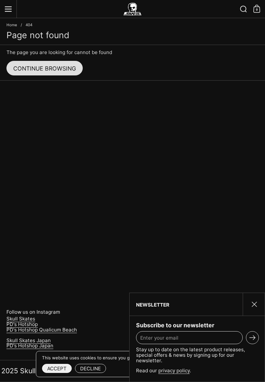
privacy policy (174, 370)
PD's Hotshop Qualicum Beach (41, 330)
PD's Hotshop (22, 324)
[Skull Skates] (132, 9)
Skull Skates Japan (28, 340)
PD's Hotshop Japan (29, 346)
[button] (243, 9)
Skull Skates (20, 319)
